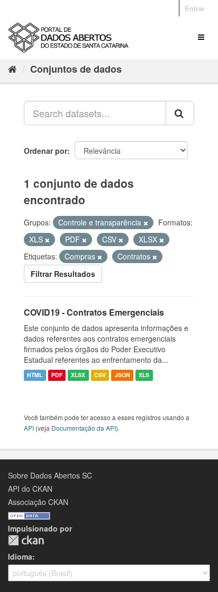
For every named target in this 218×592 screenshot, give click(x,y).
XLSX (78, 375)
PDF (56, 375)
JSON (122, 375)
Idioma (20, 556)
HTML (34, 375)
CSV (100, 375)
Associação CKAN (38, 502)
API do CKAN (30, 488)
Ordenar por (45, 150)
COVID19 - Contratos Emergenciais (94, 312)
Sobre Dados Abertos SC (50, 475)
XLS (144, 375)
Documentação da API (83, 427)
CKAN (26, 540)
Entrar (195, 8)
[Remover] (145, 223)
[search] (180, 113)
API (29, 427)
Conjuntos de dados (76, 69)
